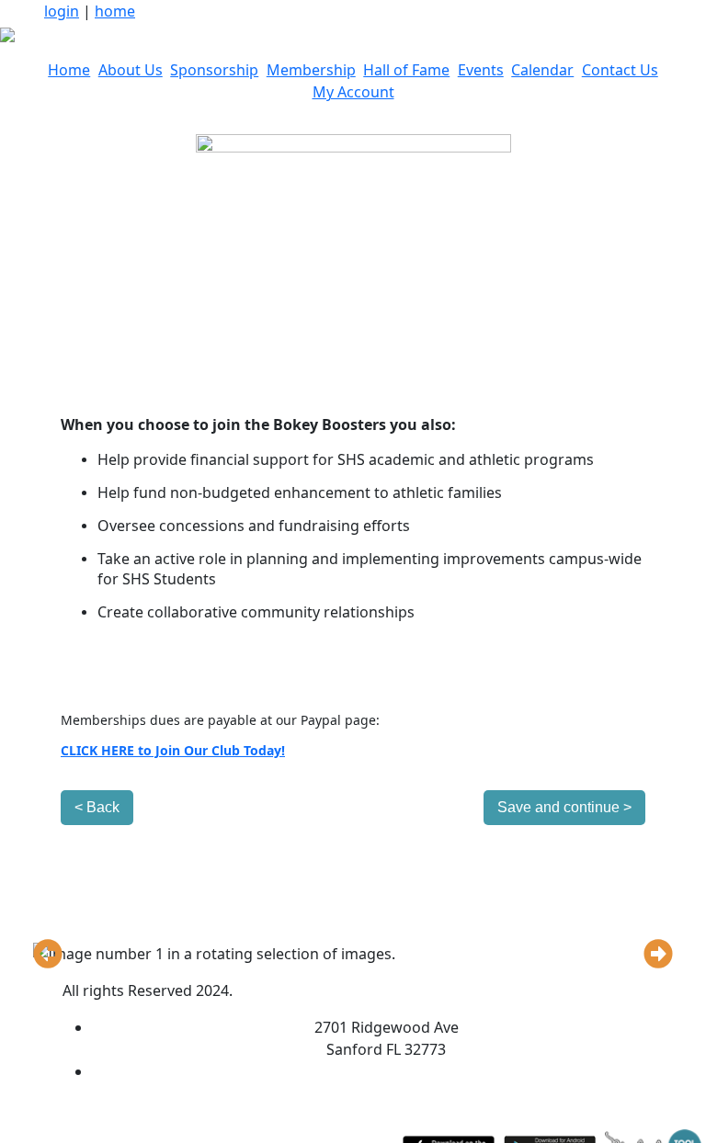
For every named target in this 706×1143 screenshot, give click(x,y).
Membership (311, 70)
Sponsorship (214, 70)
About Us (130, 70)
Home (69, 70)
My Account (353, 92)
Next (658, 953)
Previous (48, 953)
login (61, 11)
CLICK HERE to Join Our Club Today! (173, 750)
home (115, 11)
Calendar (542, 70)
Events (481, 70)
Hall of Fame (406, 70)
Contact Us (620, 70)
